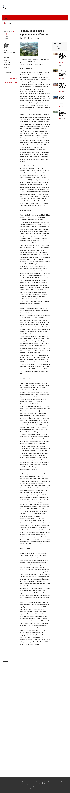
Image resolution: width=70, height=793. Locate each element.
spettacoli (7, 62)
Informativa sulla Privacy (48, 786)
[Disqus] (35, 686)
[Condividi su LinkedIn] (8, 78)
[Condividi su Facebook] (5, 78)
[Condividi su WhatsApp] (10, 78)
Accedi (26, 788)
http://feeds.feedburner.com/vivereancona (29, 786)
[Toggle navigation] (5, 18)
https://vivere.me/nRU (11, 82)
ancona (6, 60)
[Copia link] (16, 78)
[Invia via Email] (13, 78)
